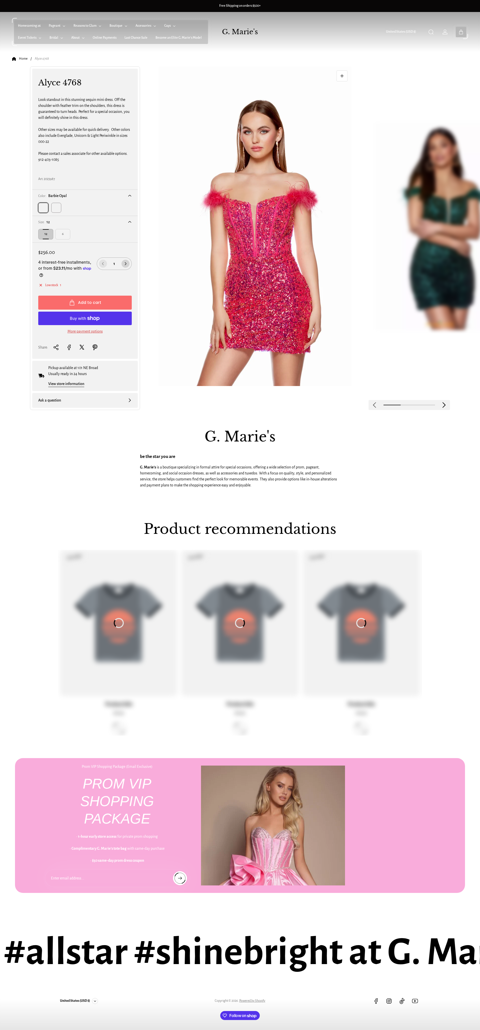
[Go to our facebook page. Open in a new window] (376, 1001)
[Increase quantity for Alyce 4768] (126, 264)
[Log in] (445, 32)
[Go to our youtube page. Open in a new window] (415, 1001)
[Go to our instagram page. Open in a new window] (389, 1001)
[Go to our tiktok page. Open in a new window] (402, 1001)
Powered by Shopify (252, 1001)
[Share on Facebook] (69, 347)
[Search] (431, 32)
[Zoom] (342, 75)
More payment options (85, 331)
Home (23, 58)
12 (45, 234)
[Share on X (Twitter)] (82, 347)
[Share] (56, 347)
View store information (66, 384)
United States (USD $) (401, 31)
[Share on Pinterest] (95, 347)
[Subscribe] (180, 878)
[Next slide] (444, 405)
